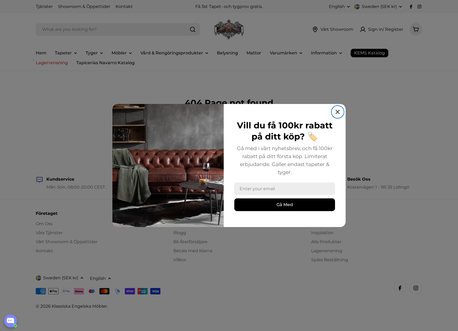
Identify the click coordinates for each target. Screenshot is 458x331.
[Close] (337, 112)
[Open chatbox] (10, 321)
